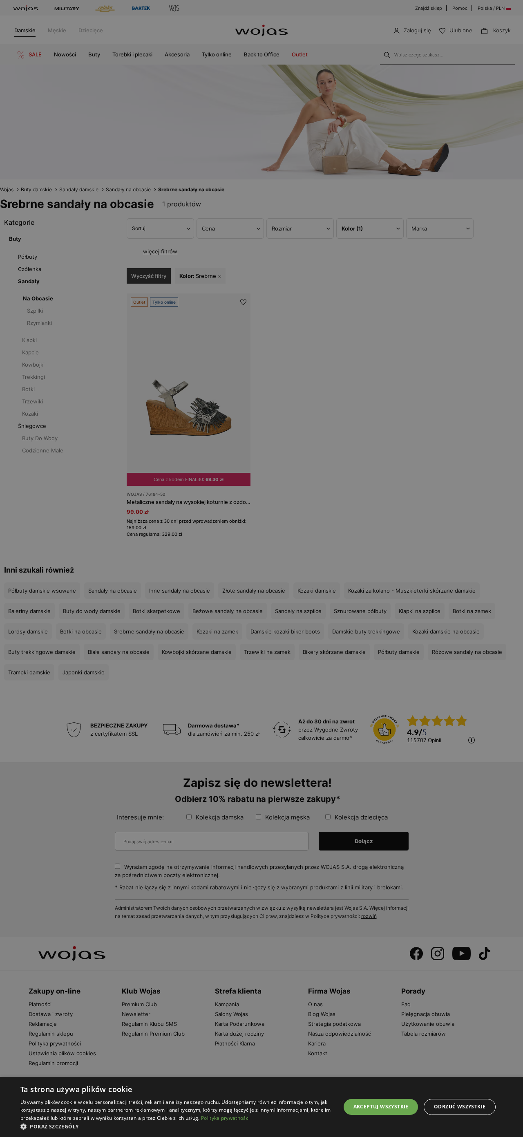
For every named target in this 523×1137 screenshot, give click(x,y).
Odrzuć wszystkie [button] (459, 1106)
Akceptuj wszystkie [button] (381, 1106)
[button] (175, 1126)
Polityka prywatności (225, 1118)
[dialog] (261, 568)
